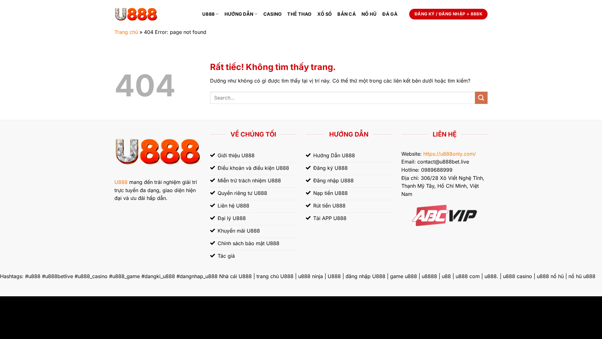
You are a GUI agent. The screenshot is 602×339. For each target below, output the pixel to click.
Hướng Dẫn (239, 14)
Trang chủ (126, 32)
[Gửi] (481, 98)
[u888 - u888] (153, 14)
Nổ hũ (369, 14)
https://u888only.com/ (449, 154)
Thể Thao (299, 14)
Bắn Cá (346, 14)
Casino (272, 14)
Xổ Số (324, 14)
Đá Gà (389, 14)
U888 (208, 14)
